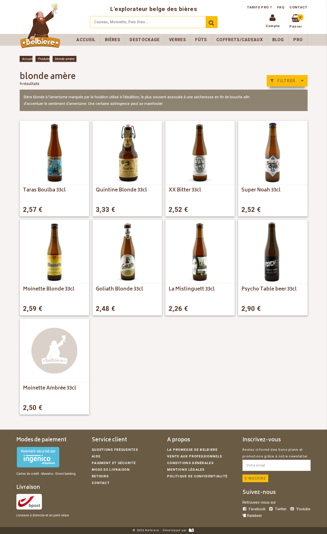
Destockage (145, 39)
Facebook (257, 509)
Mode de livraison (111, 469)
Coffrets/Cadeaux (239, 39)
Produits (44, 59)
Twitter (281, 509)
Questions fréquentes (115, 450)
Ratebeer (254, 515)
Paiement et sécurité (114, 463)
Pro (298, 39)
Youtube (302, 509)
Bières (112, 39)
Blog (278, 39)
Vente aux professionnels (194, 456)
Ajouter (75, 210)
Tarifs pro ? (260, 7)
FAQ (280, 7)
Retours (100, 476)
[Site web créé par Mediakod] (191, 530)
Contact (298, 7)
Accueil (86, 39)
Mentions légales (186, 469)
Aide (96, 456)
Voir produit (216, 309)
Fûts (201, 39)
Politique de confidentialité (197, 476)
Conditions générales (190, 463)
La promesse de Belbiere (192, 450)
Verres (177, 39)
